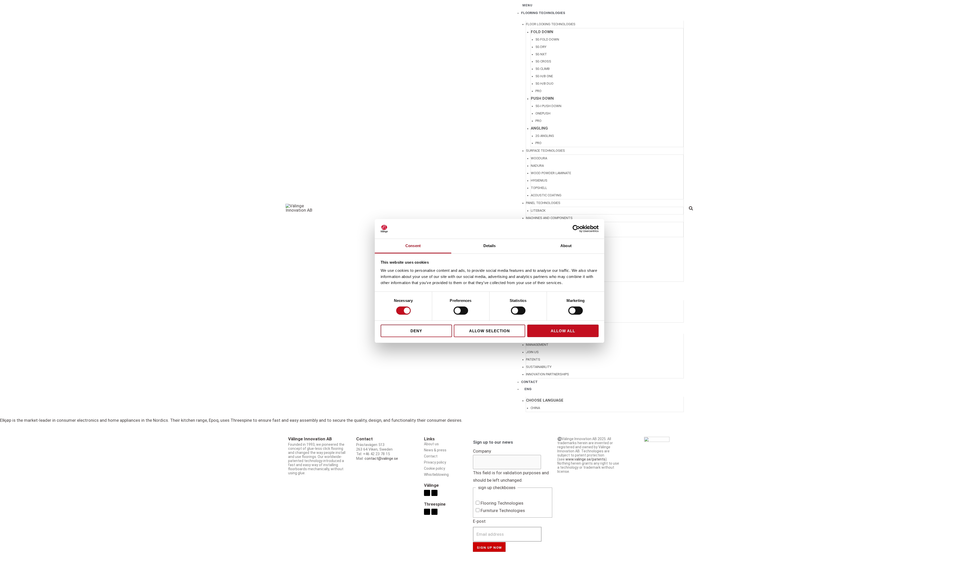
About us (431, 444)
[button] (691, 209)
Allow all (563, 331)
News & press (435, 450)
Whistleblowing (436, 474)
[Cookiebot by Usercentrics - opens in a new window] (576, 229)
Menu (527, 5)
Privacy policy (435, 462)
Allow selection (489, 331)
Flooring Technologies (502, 503)
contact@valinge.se (381, 458)
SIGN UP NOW (489, 548)
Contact (430, 456)
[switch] (461, 310)
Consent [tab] (413, 246)
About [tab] (566, 246)
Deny (416, 331)
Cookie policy (434, 468)
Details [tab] (489, 246)
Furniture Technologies (503, 510)
